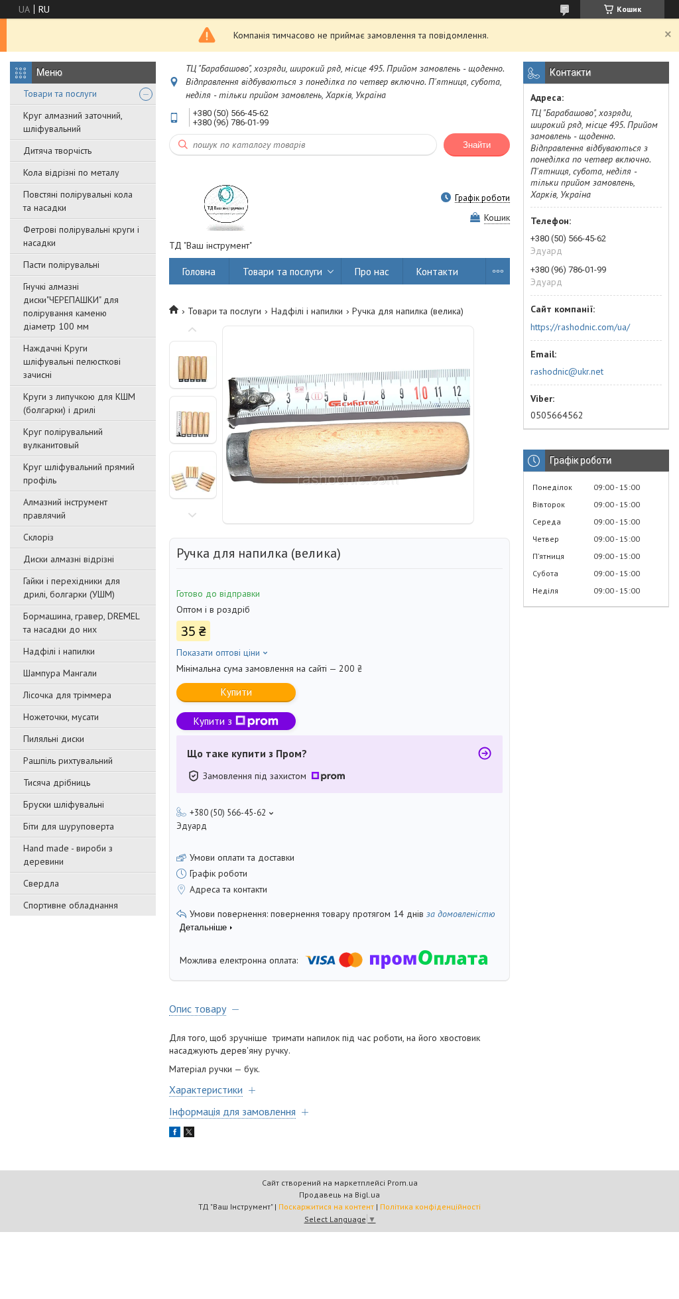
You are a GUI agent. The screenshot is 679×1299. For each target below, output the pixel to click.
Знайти (477, 145)
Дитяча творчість (57, 150)
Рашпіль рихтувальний (68, 761)
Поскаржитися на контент (326, 1206)
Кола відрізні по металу (71, 172)
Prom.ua (402, 1183)
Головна (199, 272)
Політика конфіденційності (430, 1206)
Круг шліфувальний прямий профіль (79, 473)
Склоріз (38, 537)
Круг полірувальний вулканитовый (63, 438)
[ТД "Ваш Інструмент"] (227, 197)
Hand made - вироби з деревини (68, 854)
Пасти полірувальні (61, 265)
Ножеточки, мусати (61, 717)
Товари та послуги (60, 93)
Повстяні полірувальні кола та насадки (78, 201)
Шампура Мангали (60, 673)
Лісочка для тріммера (67, 695)
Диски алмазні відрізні (68, 559)
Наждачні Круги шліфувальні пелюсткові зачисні (72, 361)
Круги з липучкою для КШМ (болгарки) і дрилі (79, 403)
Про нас (372, 272)
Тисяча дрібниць (56, 782)
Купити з (213, 721)
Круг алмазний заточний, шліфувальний (72, 122)
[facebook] (174, 1134)
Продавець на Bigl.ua (339, 1195)
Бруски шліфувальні (63, 804)
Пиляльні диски (53, 739)
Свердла (41, 883)
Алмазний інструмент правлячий (65, 508)
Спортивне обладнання (70, 905)
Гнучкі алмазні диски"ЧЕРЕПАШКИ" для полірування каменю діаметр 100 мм (71, 306)
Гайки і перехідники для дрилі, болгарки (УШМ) (71, 587)
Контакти (437, 272)
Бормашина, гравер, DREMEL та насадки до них (81, 622)
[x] (189, 1134)
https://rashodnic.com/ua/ (580, 327)
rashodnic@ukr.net (566, 371)
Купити (236, 692)
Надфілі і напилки (59, 651)
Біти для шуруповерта (68, 826)
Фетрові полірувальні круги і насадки (81, 236)
